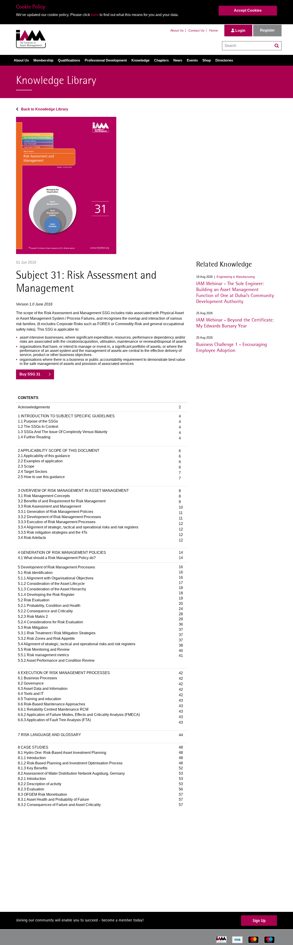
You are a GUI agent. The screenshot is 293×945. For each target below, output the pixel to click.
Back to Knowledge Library (44, 109)
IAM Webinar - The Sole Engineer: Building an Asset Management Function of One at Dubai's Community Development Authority (235, 292)
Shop (206, 60)
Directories (224, 60)
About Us (177, 30)
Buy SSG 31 (29, 374)
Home (213, 30)
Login (239, 30)
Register (267, 30)
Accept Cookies (248, 10)
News (177, 60)
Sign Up (259, 920)
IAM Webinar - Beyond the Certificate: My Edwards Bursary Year (235, 323)
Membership (43, 60)
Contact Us (196, 30)
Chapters (161, 60)
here (95, 15)
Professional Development (106, 60)
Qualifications (69, 60)
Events (192, 60)
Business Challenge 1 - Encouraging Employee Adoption (231, 347)
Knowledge (140, 60)
